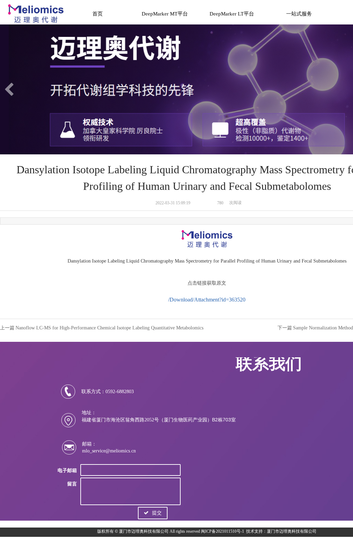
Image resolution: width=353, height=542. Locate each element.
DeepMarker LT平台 (232, 14)
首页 (97, 14)
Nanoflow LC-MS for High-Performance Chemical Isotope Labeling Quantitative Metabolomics (109, 327)
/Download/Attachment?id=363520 (206, 300)
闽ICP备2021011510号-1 (222, 531)
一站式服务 (299, 14)
